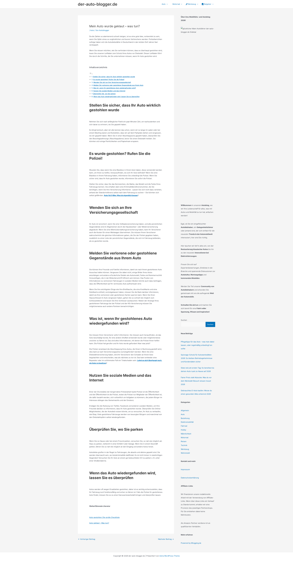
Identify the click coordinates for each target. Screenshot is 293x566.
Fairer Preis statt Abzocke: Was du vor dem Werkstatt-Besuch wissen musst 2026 (196, 380)
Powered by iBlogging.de (191, 543)
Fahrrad (184, 426)
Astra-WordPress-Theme (169, 556)
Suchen (184, 320)
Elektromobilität (187, 422)
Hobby (183, 430)
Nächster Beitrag (166, 539)
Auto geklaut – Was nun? (99, 523)
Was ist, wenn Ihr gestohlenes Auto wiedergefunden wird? (114, 88)
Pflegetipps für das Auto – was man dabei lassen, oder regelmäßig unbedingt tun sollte (197, 345)
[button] (166, 4)
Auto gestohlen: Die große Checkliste (104, 517)
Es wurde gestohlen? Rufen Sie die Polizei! (108, 79)
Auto (92, 30)
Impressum (185, 469)
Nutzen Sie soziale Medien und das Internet (109, 91)
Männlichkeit (186, 434)
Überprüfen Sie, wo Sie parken (104, 94)
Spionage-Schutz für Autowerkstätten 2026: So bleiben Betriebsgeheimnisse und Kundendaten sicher (196, 358)
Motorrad (184, 437)
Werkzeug (185, 449)
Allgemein (185, 410)
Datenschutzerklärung (190, 478)
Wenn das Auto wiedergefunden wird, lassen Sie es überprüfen (116, 97)
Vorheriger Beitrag (86, 539)
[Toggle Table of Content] (91, 74)
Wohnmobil (185, 453)
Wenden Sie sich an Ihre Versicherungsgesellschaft (112, 82)
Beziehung (185, 418)
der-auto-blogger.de (97, 4)
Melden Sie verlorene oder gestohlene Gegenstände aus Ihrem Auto (118, 85)
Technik (184, 445)
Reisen (183, 441)
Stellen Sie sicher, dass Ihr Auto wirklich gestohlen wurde (114, 77)
